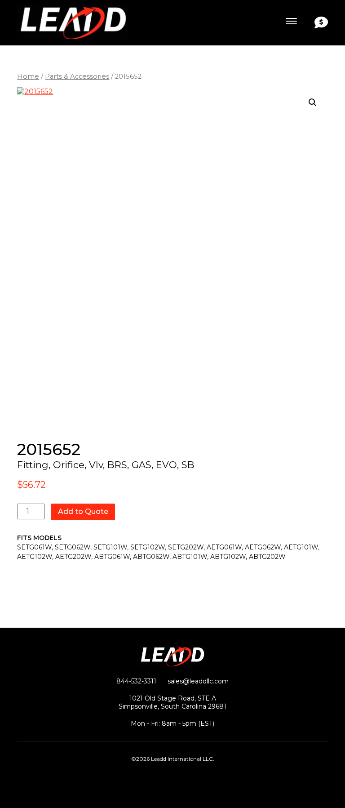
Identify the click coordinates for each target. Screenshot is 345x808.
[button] (313, 102)
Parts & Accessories (77, 76)
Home (28, 76)
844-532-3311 (136, 681)
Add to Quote (83, 511)
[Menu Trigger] (291, 21)
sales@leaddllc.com (198, 681)
